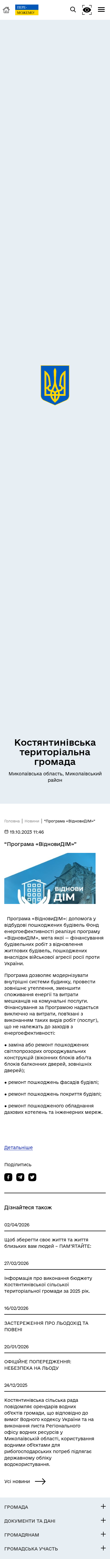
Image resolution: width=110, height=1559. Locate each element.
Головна (12, 821)
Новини (32, 821)
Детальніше (18, 1147)
